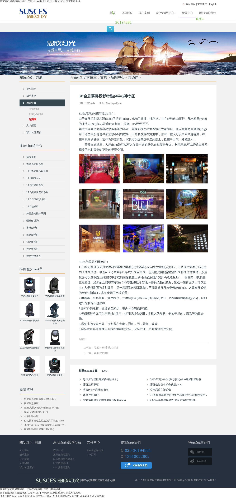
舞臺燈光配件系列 (36, 213)
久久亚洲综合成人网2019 (66, 496)
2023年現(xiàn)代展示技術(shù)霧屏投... (45, 425)
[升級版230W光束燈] (30, 364)
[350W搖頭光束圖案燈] (30, 309)
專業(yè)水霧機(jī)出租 (106, 347)
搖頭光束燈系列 (34, 164)
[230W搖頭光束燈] (55, 364)
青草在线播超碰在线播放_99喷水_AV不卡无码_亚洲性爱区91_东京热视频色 (40, 1)
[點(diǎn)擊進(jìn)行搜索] (110, 29)
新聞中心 (187, 12)
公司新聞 (34, 109)
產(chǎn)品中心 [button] (165, 12)
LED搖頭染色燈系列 (37, 171)
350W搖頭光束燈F (29, 296)
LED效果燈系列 (34, 185)
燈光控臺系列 (33, 256)
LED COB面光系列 (36, 199)
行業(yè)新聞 (36, 114)
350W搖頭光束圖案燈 (29, 320)
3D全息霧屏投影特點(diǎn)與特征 (41, 407)
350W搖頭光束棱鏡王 (55, 296)
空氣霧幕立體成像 (160, 389)
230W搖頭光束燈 (55, 375)
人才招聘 (31, 125)
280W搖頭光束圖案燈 (29, 348)
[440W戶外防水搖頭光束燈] (55, 309)
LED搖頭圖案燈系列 (37, 192)
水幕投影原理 (91, 395)
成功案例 (144, 12)
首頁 (112, 12)
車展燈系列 (32, 227)
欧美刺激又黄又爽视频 (92, 496)
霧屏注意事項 (101, 353)
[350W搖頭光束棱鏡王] (55, 285)
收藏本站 (191, 4)
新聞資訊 (26, 389)
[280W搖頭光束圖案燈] (30, 337)
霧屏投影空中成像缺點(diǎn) (166, 384)
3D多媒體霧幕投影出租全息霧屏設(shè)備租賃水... (178, 395)
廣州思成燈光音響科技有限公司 (159, 480)
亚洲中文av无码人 (42, 496)
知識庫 (133, 77)
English (212, 4)
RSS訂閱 (91, 454)
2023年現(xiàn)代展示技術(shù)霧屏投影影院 (175, 379)
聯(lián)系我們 (207, 12)
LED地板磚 (32, 206)
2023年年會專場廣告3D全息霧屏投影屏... (173, 400)
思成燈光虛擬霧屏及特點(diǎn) (100, 379)
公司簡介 (127, 12)
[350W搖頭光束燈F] (30, 285)
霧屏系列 (31, 157)
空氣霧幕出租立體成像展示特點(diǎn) (104, 400)
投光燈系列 (32, 249)
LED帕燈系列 (33, 178)
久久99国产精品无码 (11, 496)
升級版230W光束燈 (29, 375)
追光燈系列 (32, 234)
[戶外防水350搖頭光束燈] (55, 337)
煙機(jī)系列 (32, 220)
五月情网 (27, 496)
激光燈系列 (32, 242)
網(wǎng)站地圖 (95, 450)
